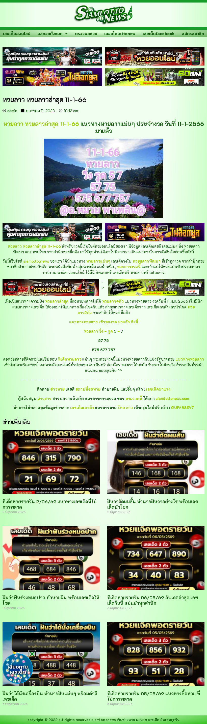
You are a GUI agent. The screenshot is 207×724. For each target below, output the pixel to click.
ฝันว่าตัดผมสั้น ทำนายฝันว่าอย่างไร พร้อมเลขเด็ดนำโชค (152, 504)
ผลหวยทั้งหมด (50, 33)
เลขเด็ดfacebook (159, 33)
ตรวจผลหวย (86, 33)
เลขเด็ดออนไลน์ (16, 33)
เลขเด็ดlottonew (119, 33)
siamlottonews (103, 719)
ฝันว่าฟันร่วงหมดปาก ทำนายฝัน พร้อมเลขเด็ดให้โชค (51, 600)
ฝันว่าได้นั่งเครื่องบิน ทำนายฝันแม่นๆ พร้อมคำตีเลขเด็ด (50, 696)
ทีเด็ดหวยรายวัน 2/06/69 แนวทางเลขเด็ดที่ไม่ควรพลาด (49, 504)
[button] (32, 654)
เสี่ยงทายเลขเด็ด (18, 669)
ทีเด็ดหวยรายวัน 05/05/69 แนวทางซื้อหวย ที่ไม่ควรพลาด (153, 696)
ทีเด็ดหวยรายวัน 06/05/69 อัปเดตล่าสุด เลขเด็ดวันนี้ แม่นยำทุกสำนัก (152, 600)
